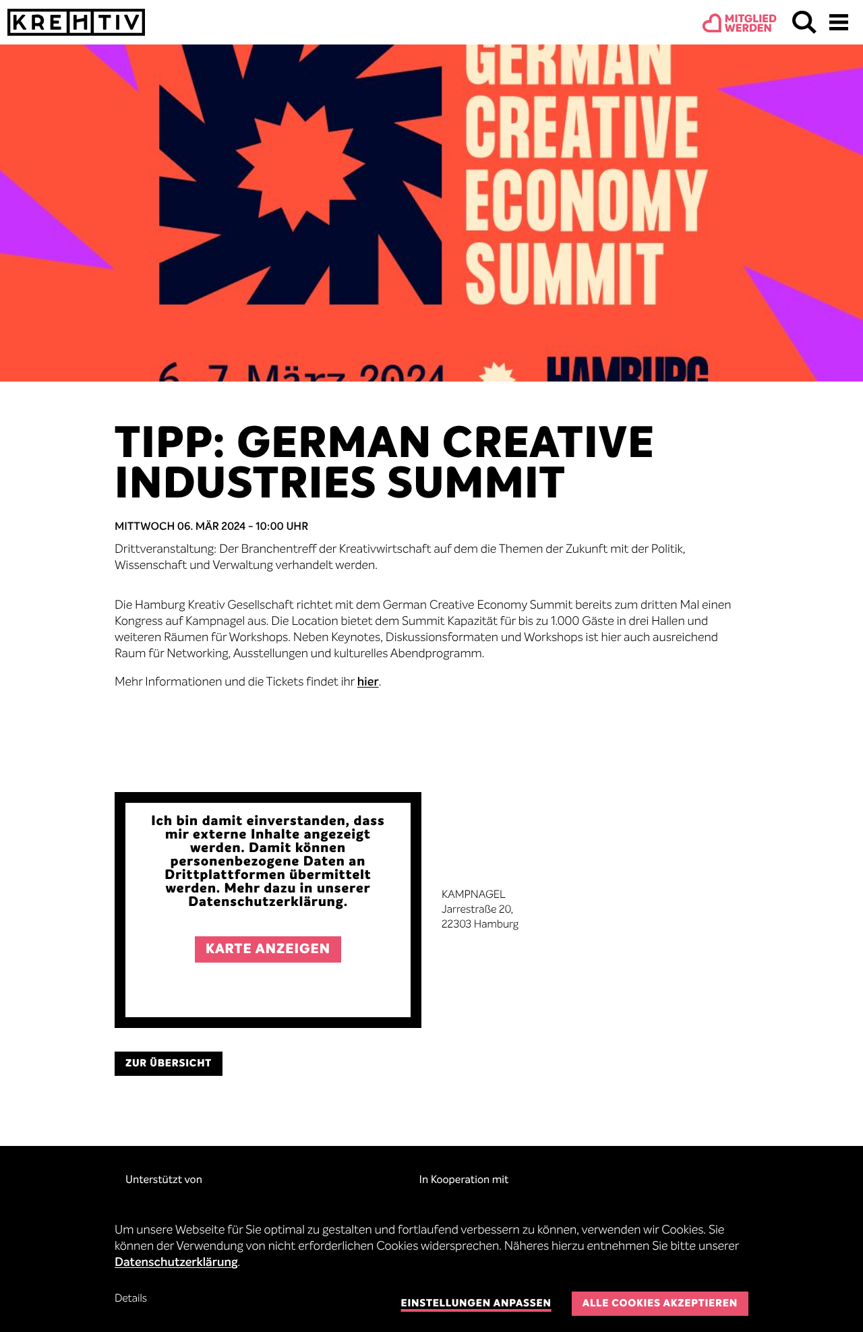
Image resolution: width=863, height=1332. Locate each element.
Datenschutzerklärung (176, 1263)
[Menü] (839, 22)
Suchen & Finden (804, 22)
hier (368, 683)
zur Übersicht (168, 1064)
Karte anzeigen (268, 950)
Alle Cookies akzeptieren (660, 1304)
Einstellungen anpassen (475, 1304)
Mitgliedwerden (751, 24)
